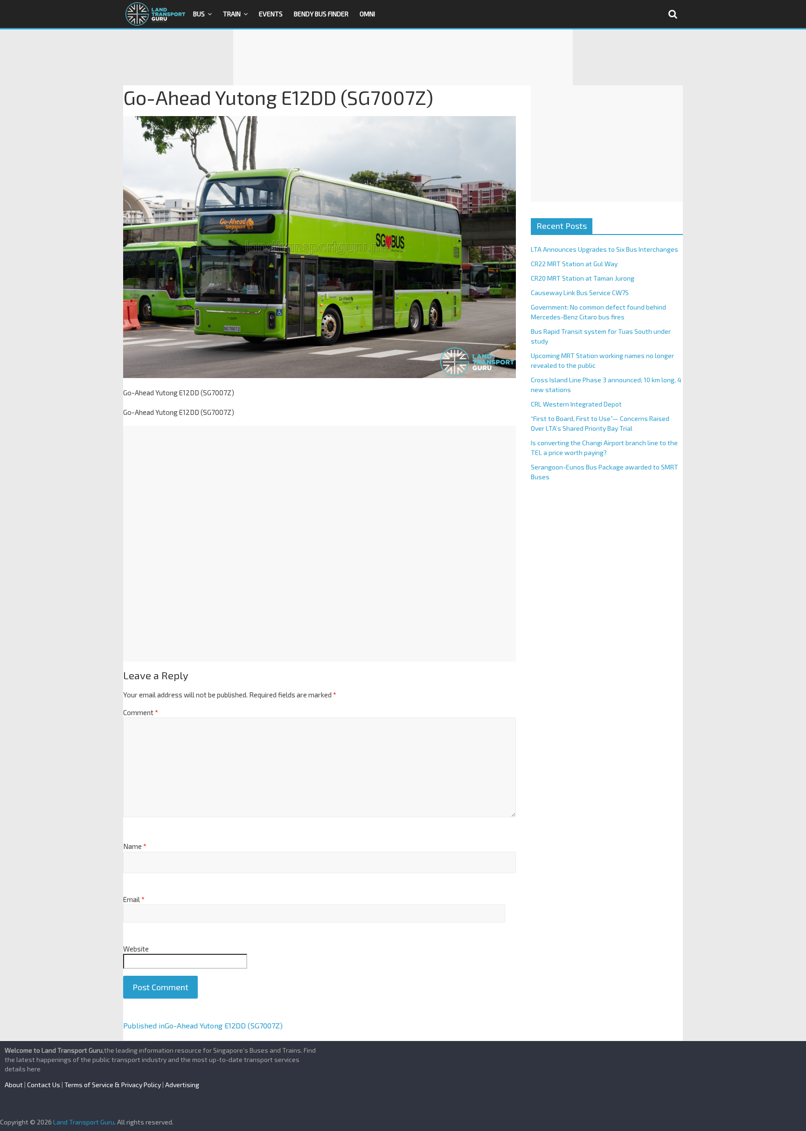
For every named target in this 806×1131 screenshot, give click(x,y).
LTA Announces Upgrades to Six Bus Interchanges (604, 249)
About (14, 1085)
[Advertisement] (403, 57)
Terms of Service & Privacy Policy (112, 1085)
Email (134, 899)
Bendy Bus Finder (321, 14)
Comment (140, 712)
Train (232, 14)
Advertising (182, 1085)
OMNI (367, 14)
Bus (199, 14)
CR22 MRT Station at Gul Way (574, 264)
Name (134, 846)
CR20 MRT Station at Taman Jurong (582, 278)
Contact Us (43, 1085)
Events (271, 14)
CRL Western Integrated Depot (576, 404)
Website (136, 949)
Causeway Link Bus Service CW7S (580, 293)
